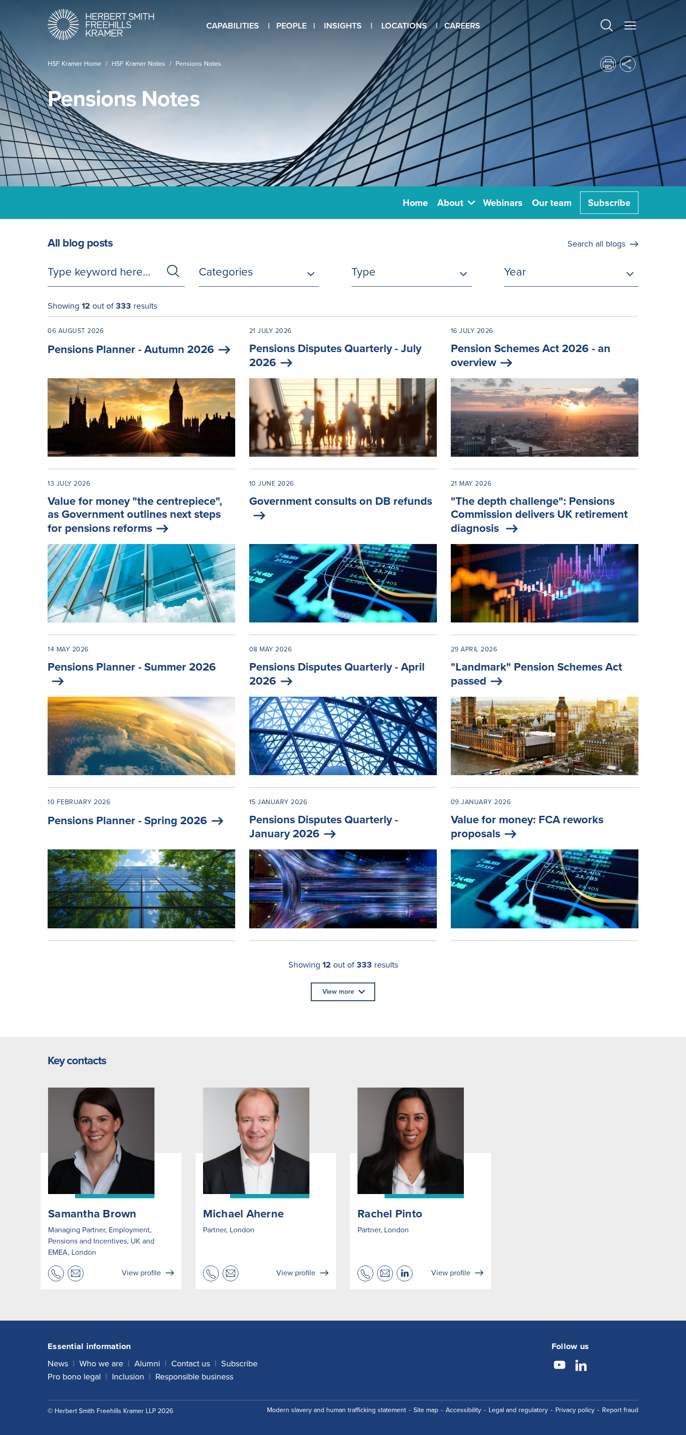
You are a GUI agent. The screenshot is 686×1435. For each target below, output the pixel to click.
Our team (552, 203)
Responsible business (194, 1377)
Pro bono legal (74, 1377)
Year (515, 271)
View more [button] (338, 992)
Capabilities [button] (232, 26)
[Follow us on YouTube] (559, 1366)
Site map (425, 1410)
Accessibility (463, 1410)
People (291, 26)
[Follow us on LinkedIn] (581, 1366)
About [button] (450, 203)
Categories (226, 271)
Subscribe (609, 203)
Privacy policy (575, 1410)
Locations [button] (404, 26)
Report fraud (620, 1410)
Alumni (147, 1363)
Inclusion (128, 1377)
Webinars (503, 203)
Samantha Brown (92, 1213)
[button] (606, 27)
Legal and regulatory (518, 1410)
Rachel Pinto (389, 1213)
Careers (462, 26)
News (58, 1363)
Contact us (190, 1363)
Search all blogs (596, 244)
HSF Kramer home (74, 64)
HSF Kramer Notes (138, 64)
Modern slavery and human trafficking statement (336, 1410)
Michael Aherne (243, 1213)
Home (415, 203)
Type (363, 271)
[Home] (112, 24)
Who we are (101, 1363)
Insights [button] (343, 26)
